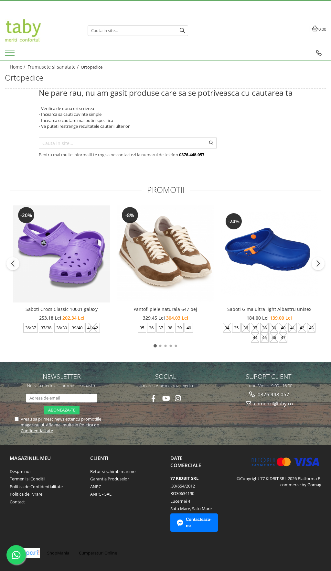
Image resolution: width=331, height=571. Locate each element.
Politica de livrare (26, 494)
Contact (17, 502)
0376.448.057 (272, 394)
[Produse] (10, 55)
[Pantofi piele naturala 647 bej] (165, 253)
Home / (18, 67)
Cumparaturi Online (98, 553)
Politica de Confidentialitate (36, 486)
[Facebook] (153, 398)
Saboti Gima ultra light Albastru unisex (269, 309)
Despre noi (20, 471)
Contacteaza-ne (198, 522)
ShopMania (58, 553)
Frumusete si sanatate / (53, 67)
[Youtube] (165, 398)
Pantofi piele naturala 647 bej (165, 309)
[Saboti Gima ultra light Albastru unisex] (269, 254)
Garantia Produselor (109, 479)
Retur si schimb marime (112, 471)
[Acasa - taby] (41, 30)
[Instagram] (178, 398)
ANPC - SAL (101, 494)
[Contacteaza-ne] (319, 53)
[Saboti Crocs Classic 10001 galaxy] (61, 253)
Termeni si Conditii (27, 479)
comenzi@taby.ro (273, 403)
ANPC (95, 486)
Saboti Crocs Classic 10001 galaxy (62, 309)
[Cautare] (182, 30)
